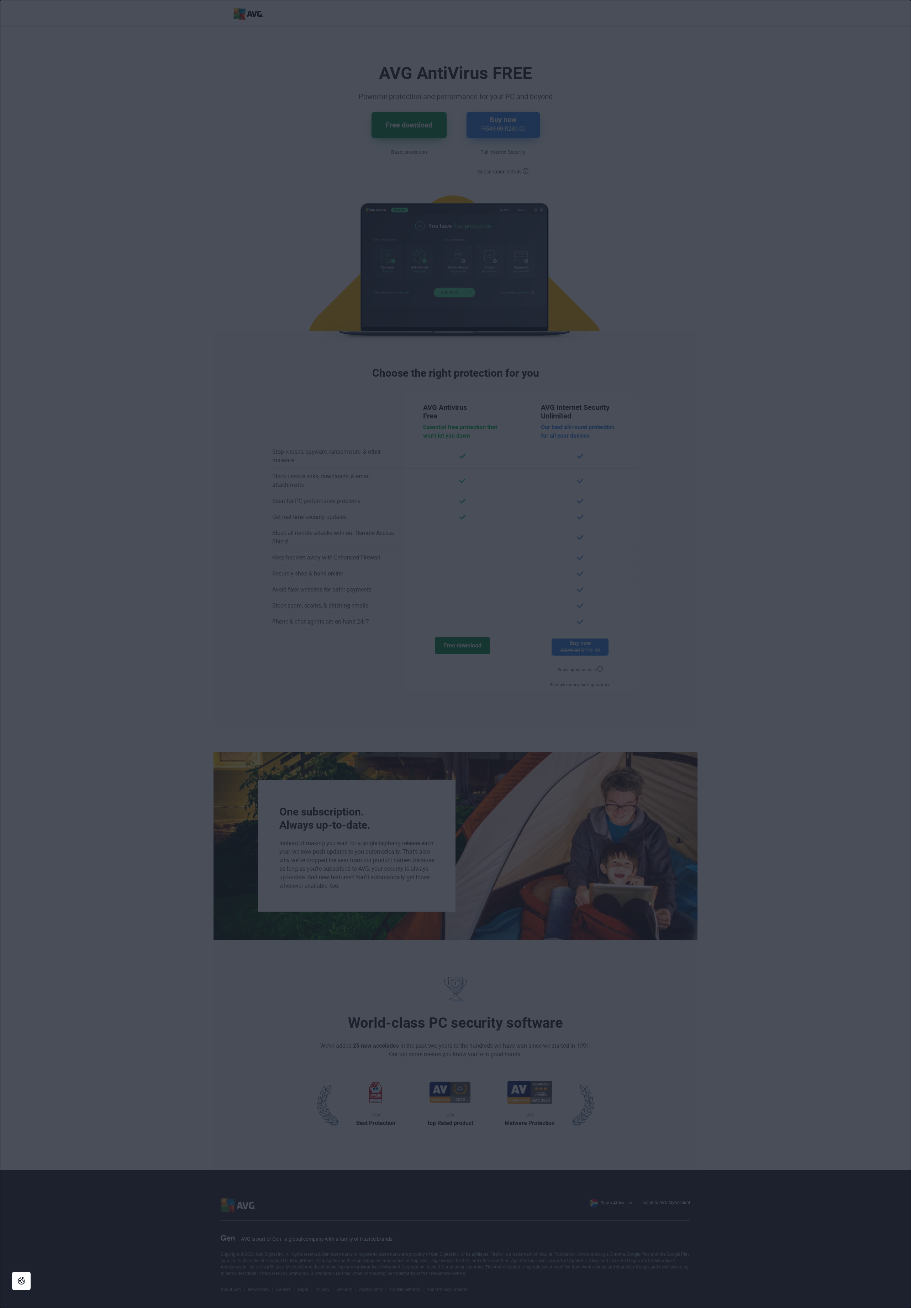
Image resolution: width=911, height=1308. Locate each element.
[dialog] (455, 654)
